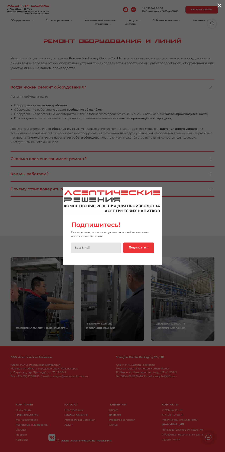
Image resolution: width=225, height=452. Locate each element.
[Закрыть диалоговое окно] (219, 5)
